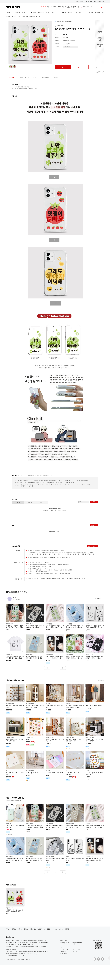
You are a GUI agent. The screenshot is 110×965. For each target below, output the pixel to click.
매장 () (42, 502)
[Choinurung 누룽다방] (35, 732)
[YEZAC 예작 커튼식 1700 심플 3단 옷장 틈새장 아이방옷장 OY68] (75, 700)
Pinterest (103, 72)
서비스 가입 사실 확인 (40, 946)
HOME (7, 16)
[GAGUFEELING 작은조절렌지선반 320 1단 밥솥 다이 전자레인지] (95, 733)
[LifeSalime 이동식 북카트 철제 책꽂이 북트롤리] (55, 699)
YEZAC (68, 704)
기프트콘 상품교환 (76, 949)
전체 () (18, 502)
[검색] (101, 7)
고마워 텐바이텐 (63, 953)
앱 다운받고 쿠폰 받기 (97, 940)
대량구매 (49, 7)
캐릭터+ (55, 7)
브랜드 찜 (98, 598)
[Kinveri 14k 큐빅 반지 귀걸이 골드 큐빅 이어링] (15, 766)
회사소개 (8, 929)
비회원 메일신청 (76, 951)
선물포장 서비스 (63, 951)
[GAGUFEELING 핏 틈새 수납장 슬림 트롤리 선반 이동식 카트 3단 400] (35, 699)
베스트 (64, 7)
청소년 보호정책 (38, 929)
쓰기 (100, 40)
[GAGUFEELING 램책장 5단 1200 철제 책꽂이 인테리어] (15, 699)
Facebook (100, 72)
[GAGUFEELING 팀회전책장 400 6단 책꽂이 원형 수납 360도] (55, 732)
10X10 (13, 7)
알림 (86, 1)
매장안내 (66, 929)
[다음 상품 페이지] (63, 668)
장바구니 (100, 1)
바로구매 (63, 67)
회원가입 (81, 1)
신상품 (68, 7)
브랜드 (79, 7)
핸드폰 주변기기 (21, 16)
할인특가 (73, 7)
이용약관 (20, 929)
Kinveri (8, 770)
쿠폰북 (74, 953)
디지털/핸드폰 (13, 16)
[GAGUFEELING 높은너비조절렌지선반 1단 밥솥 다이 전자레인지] (15, 732)
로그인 (77, 1)
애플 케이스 (28, 16)
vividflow (88, 770)
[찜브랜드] (56, 25)
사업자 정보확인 (44, 942)
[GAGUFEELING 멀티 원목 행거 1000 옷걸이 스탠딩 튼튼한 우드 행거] (75, 733)
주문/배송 (90, 1)
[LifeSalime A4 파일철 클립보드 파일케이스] (55, 765)
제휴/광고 (54, 929)
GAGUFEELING (10, 704)
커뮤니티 (43, 7)
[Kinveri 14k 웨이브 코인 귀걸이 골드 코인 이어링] (75, 766)
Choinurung (29, 737)
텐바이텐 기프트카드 (64, 949)
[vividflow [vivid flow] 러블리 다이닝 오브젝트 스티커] (95, 765)
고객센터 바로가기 (63, 940)
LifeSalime (49, 704)
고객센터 (94, 1)
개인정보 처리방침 (28, 929)
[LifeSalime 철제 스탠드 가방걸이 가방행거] (95, 698)
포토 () (30, 502)
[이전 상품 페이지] (47, 668)
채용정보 (14, 929)
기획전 (60, 7)
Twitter (98, 72)
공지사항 (61, 929)
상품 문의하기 (94, 525)
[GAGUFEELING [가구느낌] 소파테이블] (35, 766)
